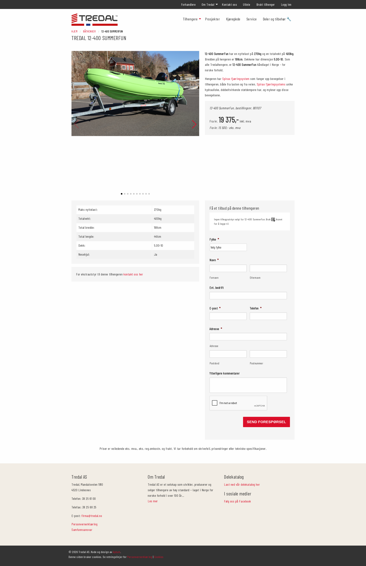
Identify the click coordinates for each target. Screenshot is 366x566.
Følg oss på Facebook (237, 501)
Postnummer (256, 363)
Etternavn (255, 277)
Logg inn (286, 4)
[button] (121, 194)
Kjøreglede (233, 19)
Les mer (153, 501)
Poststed (214, 363)
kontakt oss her (133, 274)
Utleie (246, 4)
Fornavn (214, 277)
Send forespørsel (266, 422)
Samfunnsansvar (81, 529)
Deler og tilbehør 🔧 (277, 19)
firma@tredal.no (91, 516)
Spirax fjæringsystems (271, 84)
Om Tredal (208, 4)
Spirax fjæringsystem (236, 78)
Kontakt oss (229, 4)
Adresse (214, 346)
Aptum (116, 552)
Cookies (159, 557)
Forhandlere (188, 4)
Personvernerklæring (84, 524)
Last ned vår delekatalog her (242, 484)
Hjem (74, 31)
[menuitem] (188, 4)
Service (251, 19)
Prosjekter (212, 19)
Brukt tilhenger (265, 4)
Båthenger (89, 31)
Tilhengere (190, 19)
